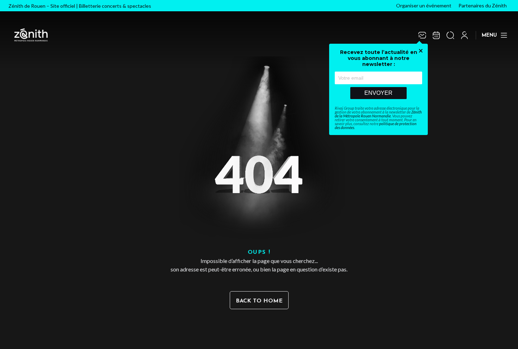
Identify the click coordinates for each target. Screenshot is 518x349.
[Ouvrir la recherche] (450, 35)
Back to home (259, 301)
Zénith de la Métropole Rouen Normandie (378, 114)
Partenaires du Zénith (482, 5)
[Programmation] (436, 35)
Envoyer (378, 93)
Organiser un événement (423, 5)
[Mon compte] (464, 35)
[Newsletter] (422, 35)
